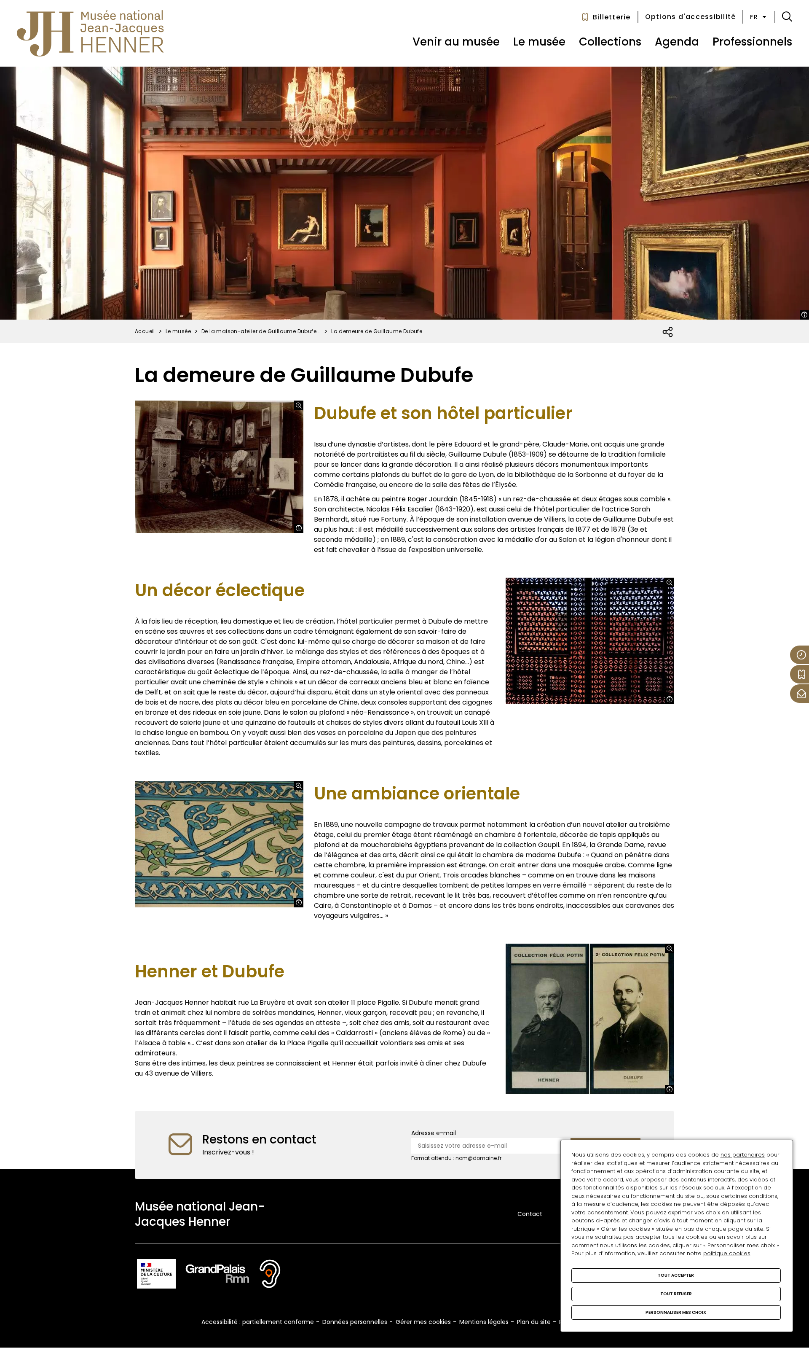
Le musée (539, 41)
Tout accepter (676, 1275)
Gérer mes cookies (423, 1322)
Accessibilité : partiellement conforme (257, 1322)
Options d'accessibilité (690, 17)
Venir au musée (456, 41)
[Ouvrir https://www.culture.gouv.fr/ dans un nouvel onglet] (156, 1275)
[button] (787, 17)
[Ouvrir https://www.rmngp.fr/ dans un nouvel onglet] (217, 1275)
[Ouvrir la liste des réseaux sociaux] (668, 332)
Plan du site (534, 1322)
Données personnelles (354, 1322)
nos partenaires (743, 1155)
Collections (610, 41)
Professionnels (752, 41)
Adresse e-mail (433, 1133)
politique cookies (726, 1253)
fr (754, 17)
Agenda (677, 41)
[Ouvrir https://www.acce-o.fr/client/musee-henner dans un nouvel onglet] (270, 1275)
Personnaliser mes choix (676, 1312)
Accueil (145, 331)
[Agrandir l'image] (298, 405)
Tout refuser (676, 1294)
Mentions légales (484, 1322)
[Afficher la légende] (804, 315)
